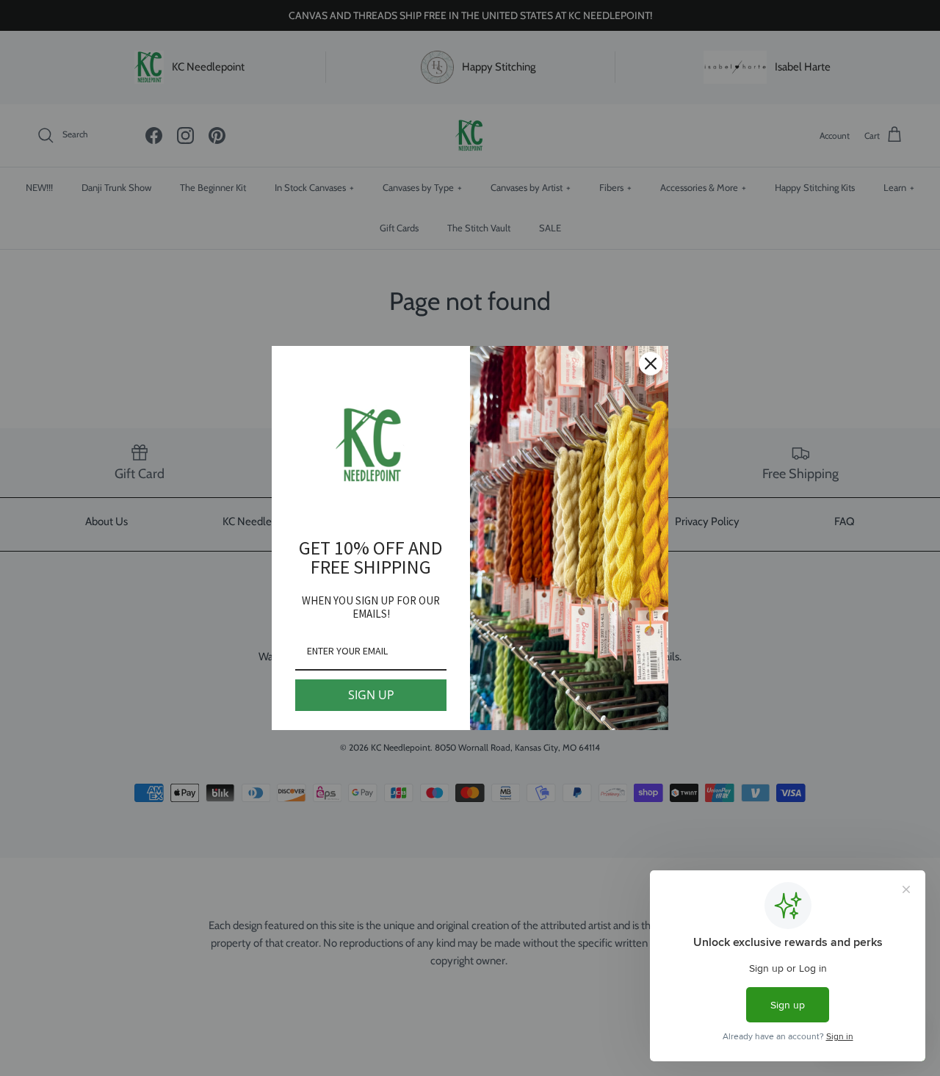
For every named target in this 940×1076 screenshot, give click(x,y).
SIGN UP (371, 695)
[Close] (650, 363)
